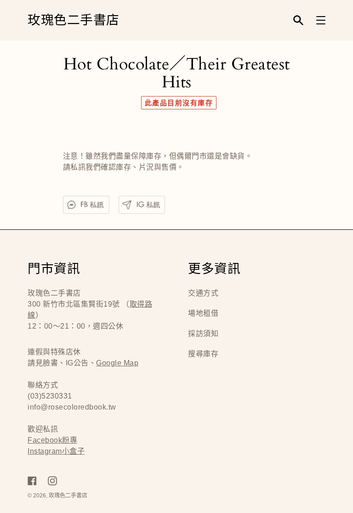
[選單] (321, 20)
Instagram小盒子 (56, 451)
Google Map (117, 363)
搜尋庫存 (203, 354)
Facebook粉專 (52, 440)
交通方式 (203, 293)
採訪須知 (203, 333)
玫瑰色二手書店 (74, 20)
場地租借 (203, 313)
